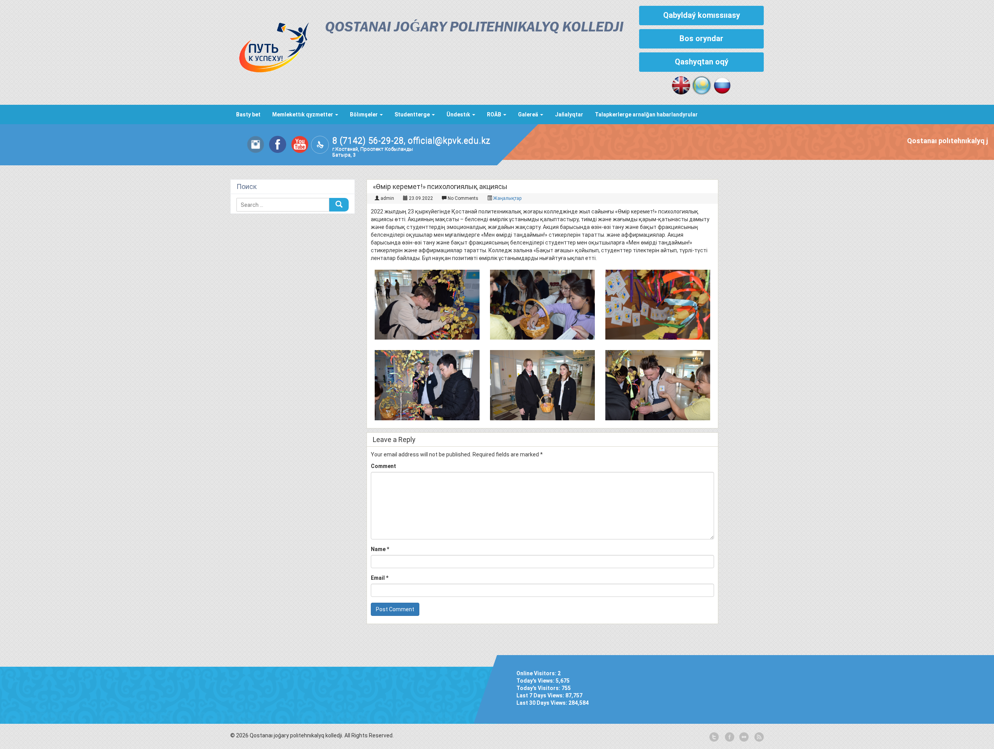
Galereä (528, 114)
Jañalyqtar (569, 114)
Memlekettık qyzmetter (303, 114)
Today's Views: (536, 680)
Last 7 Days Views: (540, 695)
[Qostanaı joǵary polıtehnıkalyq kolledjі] (269, 45)
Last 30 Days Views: (542, 703)
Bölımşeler (364, 114)
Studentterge (412, 114)
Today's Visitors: (538, 688)
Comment (383, 466)
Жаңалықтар (507, 198)
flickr (743, 737)
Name (380, 549)
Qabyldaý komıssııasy (701, 15)
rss (758, 737)
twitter (714, 737)
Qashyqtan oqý (701, 61)
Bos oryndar (701, 38)
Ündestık (459, 114)
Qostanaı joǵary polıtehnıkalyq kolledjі (474, 28)
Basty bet (248, 114)
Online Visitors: (537, 673)
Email (379, 578)
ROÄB (494, 114)
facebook (729, 737)
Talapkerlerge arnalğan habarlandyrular (646, 114)
